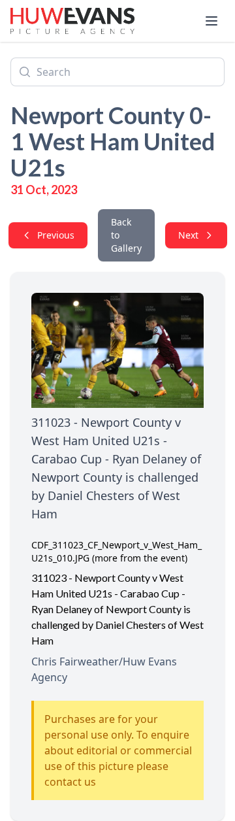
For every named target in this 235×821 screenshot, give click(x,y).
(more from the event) (139, 558)
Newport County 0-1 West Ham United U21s (112, 141)
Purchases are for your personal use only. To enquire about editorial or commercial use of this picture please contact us (118, 750)
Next (188, 235)
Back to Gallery (126, 235)
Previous (55, 235)
